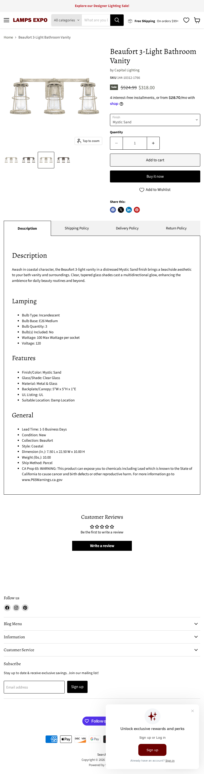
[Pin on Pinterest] (137, 210)
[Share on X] (121, 210)
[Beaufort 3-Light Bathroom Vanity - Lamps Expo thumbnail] (11, 160)
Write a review (102, 546)
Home (8, 37)
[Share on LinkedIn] (129, 210)
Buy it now (155, 176)
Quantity (116, 132)
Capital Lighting (127, 70)
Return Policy (176, 228)
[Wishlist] (186, 20)
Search (102, 754)
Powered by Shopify (102, 765)
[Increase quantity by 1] (153, 143)
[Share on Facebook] (113, 210)
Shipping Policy (77, 228)
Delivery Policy (127, 228)
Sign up (77, 686)
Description (27, 228)
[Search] (117, 20)
